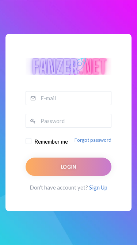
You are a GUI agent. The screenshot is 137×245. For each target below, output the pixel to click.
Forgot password (93, 140)
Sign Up (98, 187)
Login (68, 167)
